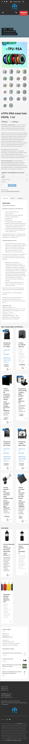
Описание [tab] (5, 198)
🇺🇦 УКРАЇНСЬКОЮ (16, 1)
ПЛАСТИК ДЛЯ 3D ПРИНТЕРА (13, 191)
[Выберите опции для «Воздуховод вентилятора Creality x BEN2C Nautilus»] (25, 419)
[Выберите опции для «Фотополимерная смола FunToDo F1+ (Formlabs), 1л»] (25, 573)
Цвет (3, 177)
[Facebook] (2, 1)
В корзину (12, 185)
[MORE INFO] (10, 369)
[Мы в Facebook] (7, 719)
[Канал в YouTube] (4, 1)
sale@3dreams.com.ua (7, 637)
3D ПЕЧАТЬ (23, 13)
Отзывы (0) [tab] (20, 198)
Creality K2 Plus (6, 512)
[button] (7, 369)
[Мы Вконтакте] (10, 719)
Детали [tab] (12, 198)
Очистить (3, 181)
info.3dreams (7, 695)
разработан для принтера (6, 505)
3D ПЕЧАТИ (19, 723)
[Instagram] (7, 1)
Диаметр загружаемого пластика (13, 173)
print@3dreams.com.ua (6, 694)
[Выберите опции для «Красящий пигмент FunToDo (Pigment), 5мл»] (10, 622)
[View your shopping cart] (16, 13)
